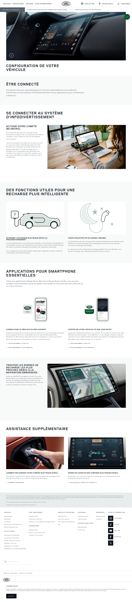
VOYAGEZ (99, 519)
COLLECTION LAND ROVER (11, 538)
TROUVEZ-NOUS (82, 519)
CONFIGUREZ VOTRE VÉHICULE (13, 524)
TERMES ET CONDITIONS (10, 573)
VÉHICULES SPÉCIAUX (35, 519)
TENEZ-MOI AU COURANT (11, 546)
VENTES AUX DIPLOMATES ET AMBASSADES (42, 522)
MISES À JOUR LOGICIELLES (37, 532)
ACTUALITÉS (81, 530)
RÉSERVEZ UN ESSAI (10, 543)
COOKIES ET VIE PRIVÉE (25, 573)
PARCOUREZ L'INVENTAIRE (11, 535)
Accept (11, 596)
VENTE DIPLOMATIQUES (11, 527)
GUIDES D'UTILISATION (36, 535)
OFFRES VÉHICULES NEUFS (12, 540)
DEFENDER (7, 519)
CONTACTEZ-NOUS (83, 516)
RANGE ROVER (8, 516)
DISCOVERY (7, 522)
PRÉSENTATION (33, 516)
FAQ (59, 524)
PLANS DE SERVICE (63, 519)
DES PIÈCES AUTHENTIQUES (66, 522)
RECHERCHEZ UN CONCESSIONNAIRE (15, 548)
